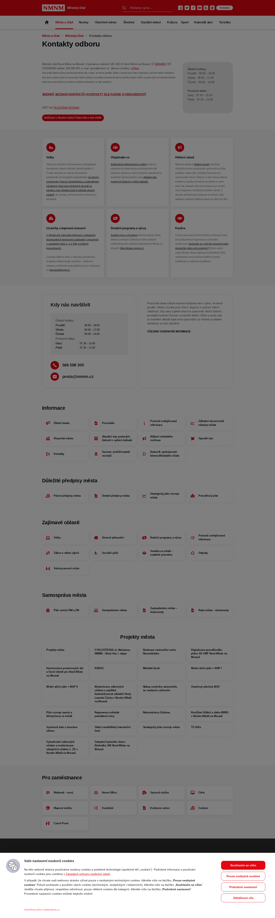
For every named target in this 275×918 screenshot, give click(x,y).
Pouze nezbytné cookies (243, 876)
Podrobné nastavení (243, 887)
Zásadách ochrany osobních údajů (88, 874)
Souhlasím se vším (243, 865)
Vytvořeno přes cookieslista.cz (42, 909)
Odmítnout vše (243, 897)
